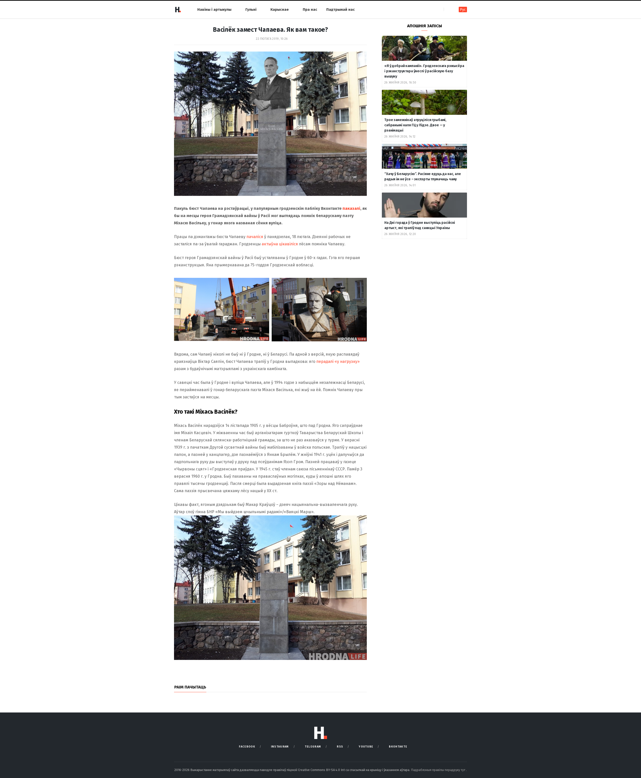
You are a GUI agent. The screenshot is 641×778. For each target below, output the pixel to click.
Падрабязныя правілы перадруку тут (438, 770)
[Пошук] (448, 9)
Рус (463, 10)
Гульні (250, 9)
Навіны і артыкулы (214, 9)
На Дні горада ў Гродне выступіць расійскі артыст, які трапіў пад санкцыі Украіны (419, 225)
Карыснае (279, 9)
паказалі (351, 208)
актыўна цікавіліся (280, 244)
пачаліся (254, 236)
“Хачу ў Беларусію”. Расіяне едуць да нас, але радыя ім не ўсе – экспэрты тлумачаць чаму (422, 176)
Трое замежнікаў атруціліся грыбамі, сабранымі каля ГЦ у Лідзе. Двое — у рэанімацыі (415, 125)
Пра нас (310, 9)
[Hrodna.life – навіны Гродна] (178, 9)
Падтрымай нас (340, 9)
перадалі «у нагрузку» (338, 361)
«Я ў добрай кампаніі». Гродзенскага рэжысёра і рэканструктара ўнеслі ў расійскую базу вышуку (424, 71)
